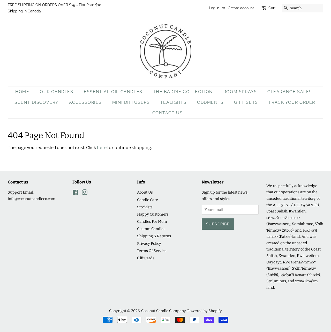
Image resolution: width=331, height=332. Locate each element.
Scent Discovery (36, 102)
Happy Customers (153, 214)
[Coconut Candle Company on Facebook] (75, 193)
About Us (145, 192)
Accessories (85, 102)
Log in (214, 8)
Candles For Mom (152, 221)
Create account (241, 8)
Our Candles (56, 91)
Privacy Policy (149, 243)
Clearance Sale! (289, 91)
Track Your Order (291, 102)
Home (22, 91)
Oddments (210, 102)
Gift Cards (145, 258)
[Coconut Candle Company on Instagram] (84, 193)
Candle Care (147, 199)
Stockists (145, 207)
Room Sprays (240, 91)
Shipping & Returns (154, 236)
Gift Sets (246, 102)
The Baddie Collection (183, 91)
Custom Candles (151, 228)
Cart (272, 8)
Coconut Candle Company (163, 310)
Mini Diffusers (131, 102)
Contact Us (167, 112)
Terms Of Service (152, 250)
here (102, 147)
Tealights (173, 102)
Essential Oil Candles (113, 91)
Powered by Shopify (204, 310)
